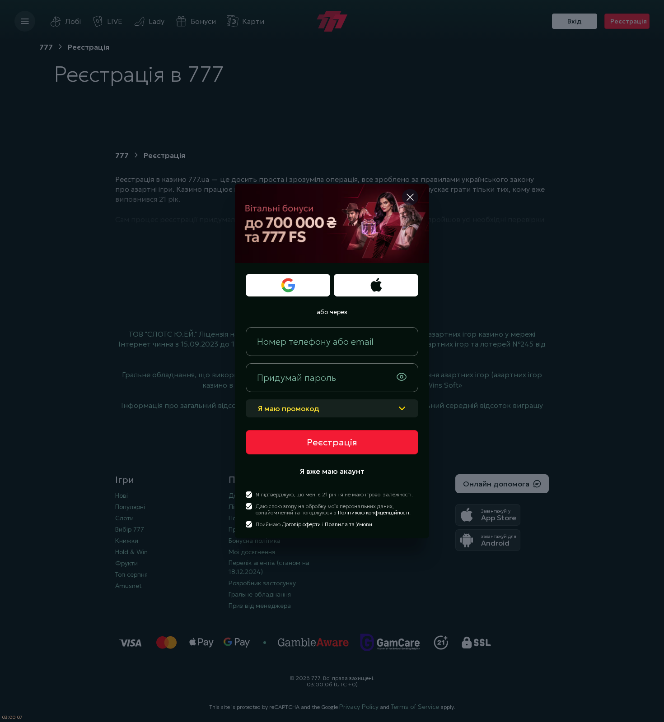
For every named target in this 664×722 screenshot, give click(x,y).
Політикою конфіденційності (373, 512)
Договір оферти (301, 524)
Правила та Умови (348, 524)
